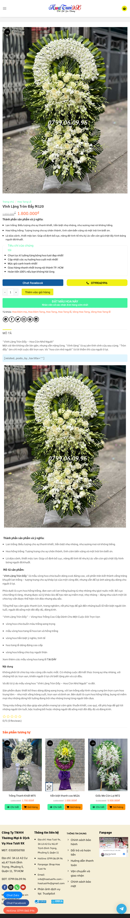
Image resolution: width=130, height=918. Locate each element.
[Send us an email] (11, 887)
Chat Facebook (16, 903)
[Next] (127, 778)
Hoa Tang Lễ (24, 201)
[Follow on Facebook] (4, 887)
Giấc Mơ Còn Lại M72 (107, 795)
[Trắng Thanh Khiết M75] (22, 765)
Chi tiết (14, 807)
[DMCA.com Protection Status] (57, 901)
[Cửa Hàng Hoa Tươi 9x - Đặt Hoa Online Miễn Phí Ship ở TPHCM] (65, 8)
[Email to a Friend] (24, 319)
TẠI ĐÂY (51, 659)
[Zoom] (7, 189)
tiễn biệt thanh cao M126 (65, 795)
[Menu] (5, 8)
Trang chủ (8, 201)
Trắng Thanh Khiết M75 (22, 795)
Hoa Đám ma (19, 311)
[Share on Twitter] (18, 319)
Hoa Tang (51, 311)
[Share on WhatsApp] (5, 319)
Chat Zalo (13, 895)
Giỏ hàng (32, 807)
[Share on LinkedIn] (36, 319)
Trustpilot (49, 893)
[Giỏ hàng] (124, 8)
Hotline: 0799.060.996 (21, 910)
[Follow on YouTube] (23, 887)
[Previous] (2, 778)
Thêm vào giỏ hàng (37, 292)
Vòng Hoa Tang (81, 311)
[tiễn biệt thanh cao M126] (65, 765)
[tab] (7, 333)
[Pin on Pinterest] (30, 319)
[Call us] (17, 887)
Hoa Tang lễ (64, 311)
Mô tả (7, 333)
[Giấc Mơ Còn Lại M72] (107, 765)
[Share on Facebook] (12, 319)
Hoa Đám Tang (36, 311)
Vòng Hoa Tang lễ (101, 311)
